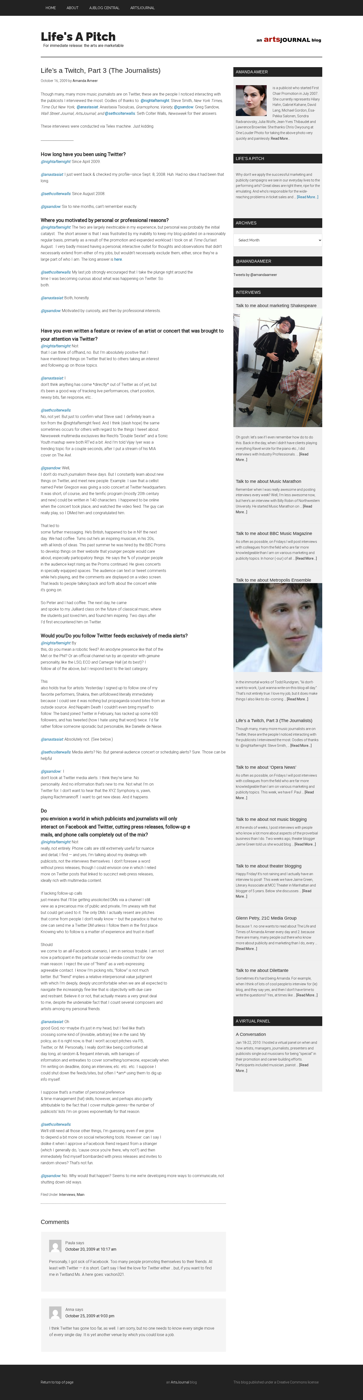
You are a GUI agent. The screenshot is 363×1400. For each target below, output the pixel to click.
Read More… (280, 138)
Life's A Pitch (78, 36)
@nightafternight (155, 100)
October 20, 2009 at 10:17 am (90, 1249)
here (118, 259)
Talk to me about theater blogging (269, 866)
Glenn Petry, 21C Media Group (266, 918)
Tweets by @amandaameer (255, 275)
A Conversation (251, 1034)
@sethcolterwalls (120, 113)
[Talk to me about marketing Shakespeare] (277, 372)
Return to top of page (57, 1382)
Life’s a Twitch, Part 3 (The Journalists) (274, 720)
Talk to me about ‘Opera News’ (266, 767)
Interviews (67, 1195)
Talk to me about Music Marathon (268, 481)
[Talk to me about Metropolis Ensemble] (277, 631)
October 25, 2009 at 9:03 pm (89, 1316)
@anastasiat (87, 107)
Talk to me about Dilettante (262, 970)
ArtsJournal (180, 1382)
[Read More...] (307, 197)
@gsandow (183, 107)
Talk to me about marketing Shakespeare (276, 305)
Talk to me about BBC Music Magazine (274, 533)
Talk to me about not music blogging (271, 819)
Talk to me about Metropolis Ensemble (273, 580)
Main (80, 1195)
